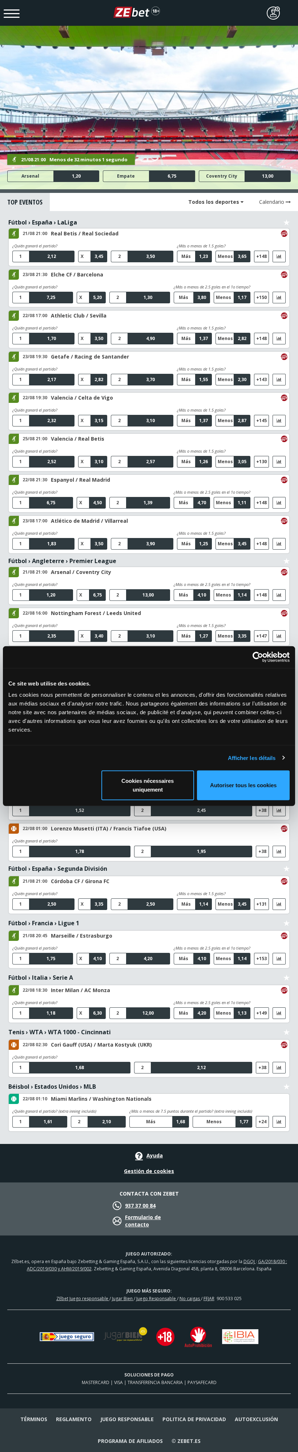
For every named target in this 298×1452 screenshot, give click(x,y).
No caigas (190, 1298)
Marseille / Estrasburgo (81, 935)
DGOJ (249, 1261)
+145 (261, 420)
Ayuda (154, 1155)
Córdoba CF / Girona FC (80, 881)
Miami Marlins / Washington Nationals (101, 1098)
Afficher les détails (252, 758)
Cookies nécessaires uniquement (147, 785)
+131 (261, 904)
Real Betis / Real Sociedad (84, 233)
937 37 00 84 (140, 1205)
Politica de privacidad (194, 1419)
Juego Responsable (156, 1298)
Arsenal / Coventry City (81, 572)
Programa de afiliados (130, 1440)
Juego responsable (127, 1419)
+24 (262, 1122)
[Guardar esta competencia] (286, 222)
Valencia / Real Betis (77, 438)
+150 (261, 297)
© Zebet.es (186, 1440)
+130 (261, 461)
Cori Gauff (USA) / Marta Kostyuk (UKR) (101, 1044)
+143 (261, 379)
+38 (262, 810)
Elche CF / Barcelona (77, 274)
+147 (261, 636)
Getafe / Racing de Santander (90, 356)
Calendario (272, 201)
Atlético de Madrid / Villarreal (89, 520)
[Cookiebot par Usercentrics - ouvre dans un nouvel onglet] (258, 656)
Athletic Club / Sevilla (78, 315)
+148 (261, 256)
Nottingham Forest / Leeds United (96, 613)
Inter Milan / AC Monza (80, 990)
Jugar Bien (123, 1298)
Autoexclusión (256, 1419)
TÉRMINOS (33, 1419)
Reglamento (74, 1419)
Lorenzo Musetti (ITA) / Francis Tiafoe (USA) (108, 828)
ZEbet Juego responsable (82, 1298)
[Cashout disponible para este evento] (284, 233)
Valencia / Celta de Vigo (82, 397)
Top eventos (25, 202)
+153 (261, 958)
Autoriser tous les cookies (243, 785)
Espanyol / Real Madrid (80, 479)
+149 (261, 1013)
